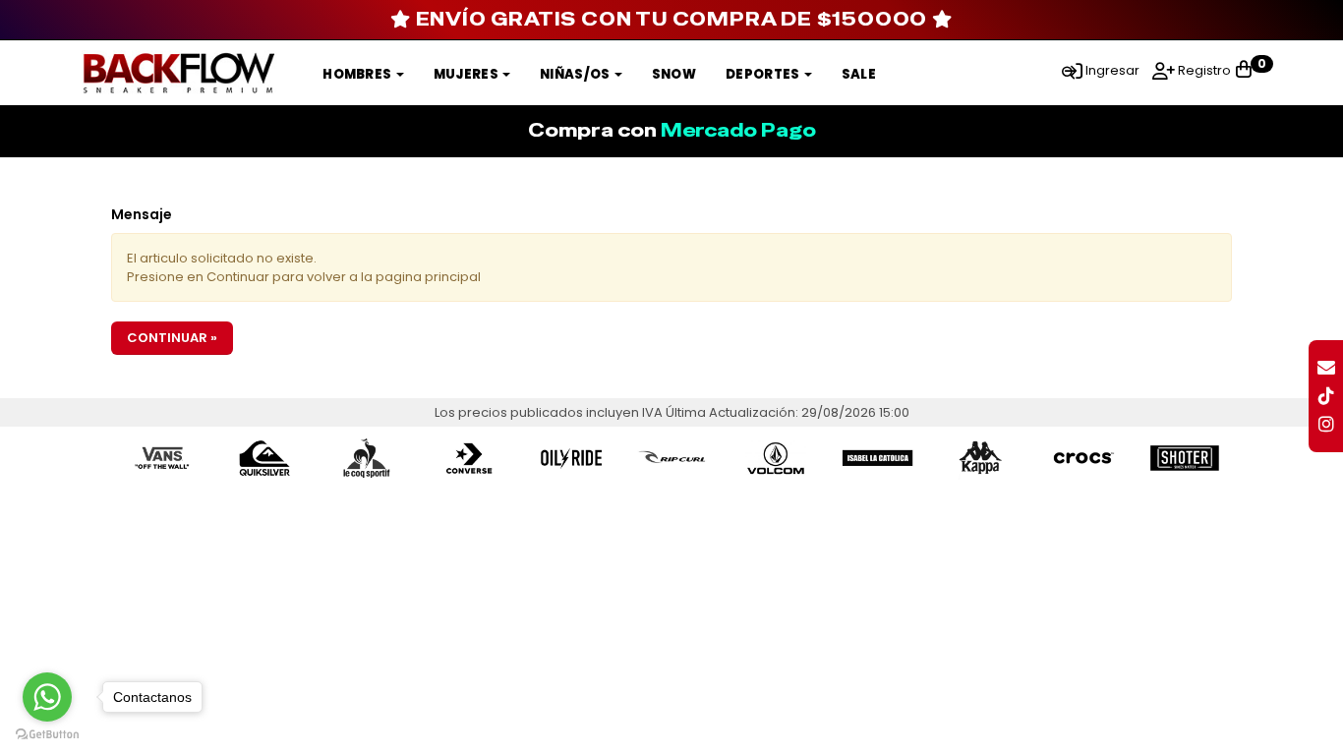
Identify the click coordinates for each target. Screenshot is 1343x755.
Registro (1203, 70)
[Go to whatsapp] (47, 697)
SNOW (674, 74)
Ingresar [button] (1112, 70)
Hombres (357, 74)
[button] (1068, 70)
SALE (859, 74)
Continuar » (172, 337)
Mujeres (467, 74)
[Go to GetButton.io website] (47, 734)
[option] (162, 458)
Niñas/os (576, 74)
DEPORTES (764, 74)
